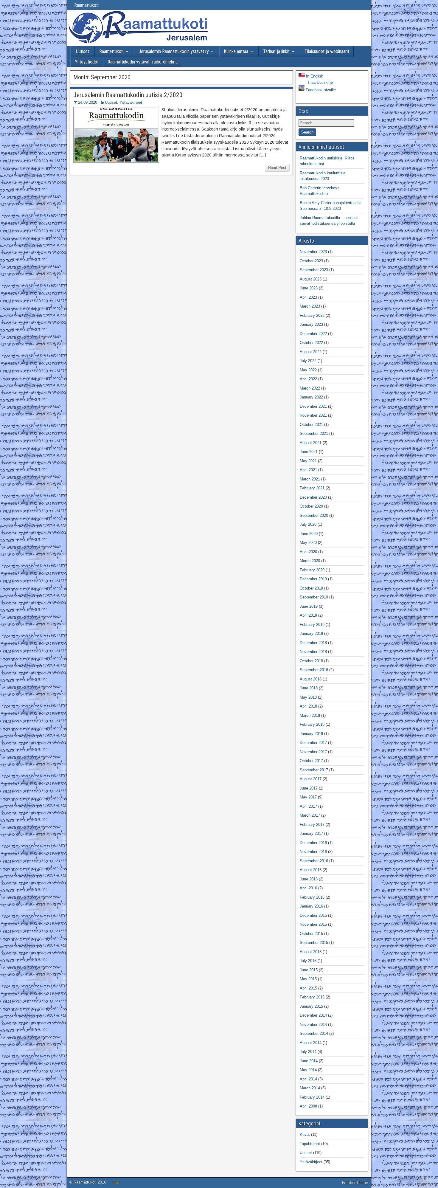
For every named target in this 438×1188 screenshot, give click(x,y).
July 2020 (308, 524)
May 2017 (308, 797)
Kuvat (305, 1134)
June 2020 (309, 533)
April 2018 (308, 706)
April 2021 (308, 470)
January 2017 (311, 833)
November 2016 (313, 851)
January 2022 (311, 397)
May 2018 (308, 697)
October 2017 (311, 761)
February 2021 (312, 488)
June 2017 (309, 788)
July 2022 (308, 361)
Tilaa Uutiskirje (319, 82)
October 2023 (311, 261)
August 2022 (310, 352)
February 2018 (312, 724)
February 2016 (312, 897)
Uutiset (82, 51)
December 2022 (313, 333)
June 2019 (309, 606)
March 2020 (310, 561)
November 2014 (313, 1024)
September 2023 (314, 270)
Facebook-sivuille (320, 90)
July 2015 (308, 961)
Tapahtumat (310, 1144)
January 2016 (311, 906)
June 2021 (309, 451)
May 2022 (308, 370)
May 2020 (308, 542)
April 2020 (308, 552)
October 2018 (311, 661)
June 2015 (309, 970)
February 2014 (312, 1097)
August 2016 (310, 870)
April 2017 (308, 806)
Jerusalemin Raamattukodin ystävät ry (174, 51)
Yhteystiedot (87, 62)
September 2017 (314, 770)
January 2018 (311, 733)
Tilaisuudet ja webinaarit (327, 51)
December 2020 (313, 497)
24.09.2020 (87, 102)
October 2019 (311, 588)
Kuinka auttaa (236, 51)
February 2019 (312, 624)
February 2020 (312, 570)
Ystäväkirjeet (130, 102)
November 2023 (313, 251)
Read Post (277, 167)
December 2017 (313, 742)
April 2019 (308, 615)
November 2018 (313, 651)
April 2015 (308, 988)
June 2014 (309, 1061)
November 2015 (313, 924)
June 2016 (309, 879)
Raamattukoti (83, 5)
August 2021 (310, 443)
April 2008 (308, 1106)
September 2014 (314, 1033)
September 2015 (314, 942)
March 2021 (310, 479)
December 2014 (313, 1015)
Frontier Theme (355, 1182)
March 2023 (310, 306)
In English (314, 76)
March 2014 (310, 1088)
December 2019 (313, 579)
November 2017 (313, 752)
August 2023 (310, 279)
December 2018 (313, 642)
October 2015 (311, 933)
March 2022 (310, 388)
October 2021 (311, 424)
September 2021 (314, 433)
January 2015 (311, 1006)
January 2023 (311, 324)
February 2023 (312, 315)
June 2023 (309, 288)
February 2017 (312, 824)
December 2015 (313, 915)
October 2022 (311, 342)
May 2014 (308, 1070)
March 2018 (310, 715)
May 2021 (308, 461)
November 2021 (313, 415)
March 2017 (310, 815)
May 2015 (308, 979)
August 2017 (310, 779)
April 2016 (308, 888)
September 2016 (314, 861)
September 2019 (314, 597)
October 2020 (311, 506)
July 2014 (308, 1051)
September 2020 (314, 515)
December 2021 (313, 406)
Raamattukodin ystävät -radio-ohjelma (143, 62)
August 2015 (310, 952)
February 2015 (312, 997)
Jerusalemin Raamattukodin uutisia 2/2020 (128, 95)
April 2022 (308, 379)
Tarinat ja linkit (276, 51)
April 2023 (308, 297)
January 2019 (311, 633)
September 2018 (314, 670)
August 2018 (310, 679)
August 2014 (310, 1042)
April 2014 (308, 1079)
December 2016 (313, 842)
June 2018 (309, 688)
